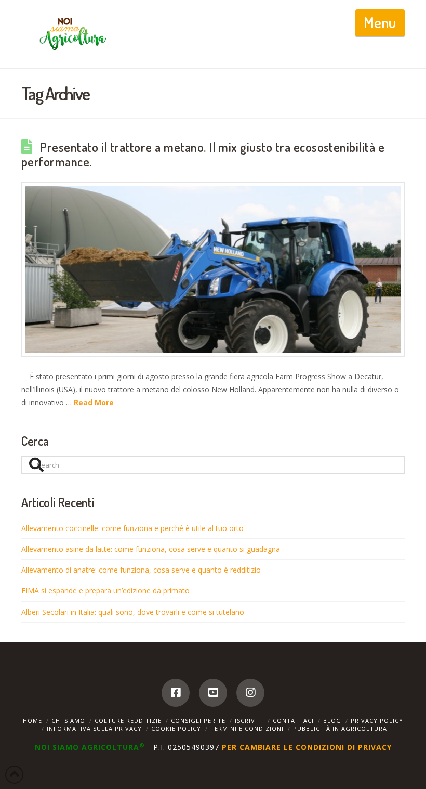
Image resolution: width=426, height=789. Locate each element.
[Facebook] (176, 693)
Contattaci (293, 721)
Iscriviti (249, 721)
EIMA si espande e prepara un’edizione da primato (105, 591)
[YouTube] (213, 693)
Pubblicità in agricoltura (340, 728)
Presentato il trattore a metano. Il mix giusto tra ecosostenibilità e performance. (202, 154)
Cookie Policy (176, 728)
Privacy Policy (377, 721)
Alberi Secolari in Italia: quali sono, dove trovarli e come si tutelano (132, 612)
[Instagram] (250, 693)
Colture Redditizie (128, 721)
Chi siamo (68, 721)
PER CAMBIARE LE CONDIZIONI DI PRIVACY (307, 747)
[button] (380, 22)
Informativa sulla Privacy (94, 728)
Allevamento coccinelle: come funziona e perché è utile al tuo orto (132, 528)
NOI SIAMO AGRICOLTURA (90, 747)
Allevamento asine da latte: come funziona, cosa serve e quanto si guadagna (150, 549)
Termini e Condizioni (247, 728)
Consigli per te (198, 721)
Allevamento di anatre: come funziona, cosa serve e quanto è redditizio (141, 570)
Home (32, 721)
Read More (94, 402)
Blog (332, 721)
